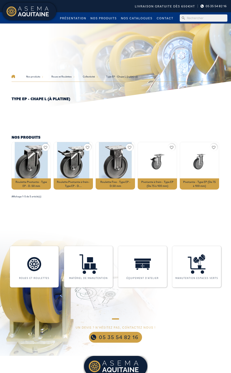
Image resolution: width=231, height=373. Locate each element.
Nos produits (103, 18)
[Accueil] (13, 76)
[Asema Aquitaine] (29, 11)
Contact (165, 18)
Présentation (73, 18)
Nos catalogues (136, 18)
